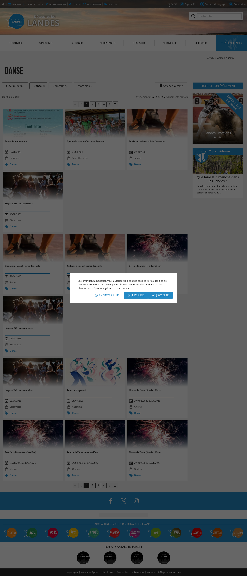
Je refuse (137, 295)
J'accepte (162, 295)
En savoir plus (109, 295)
